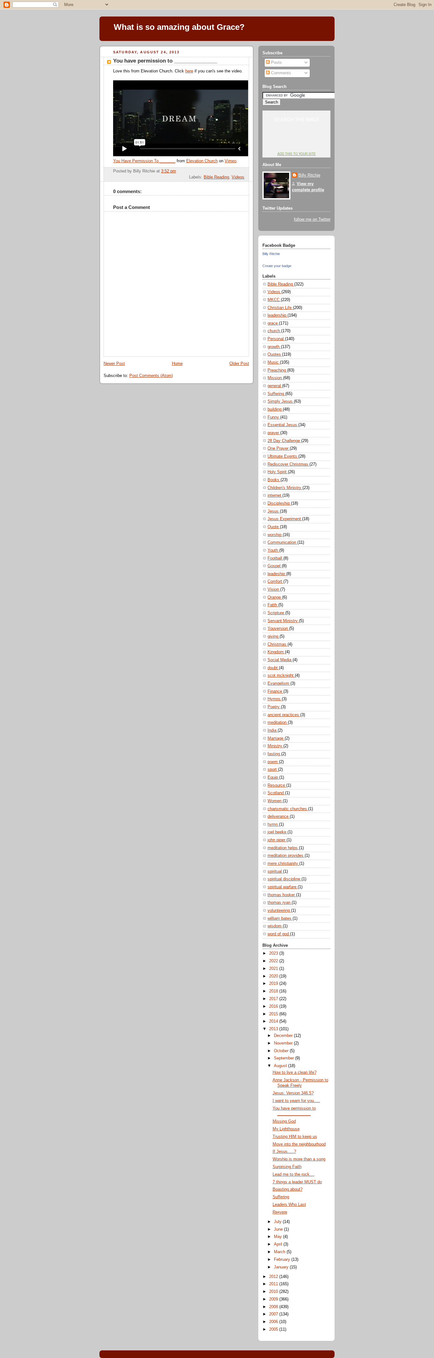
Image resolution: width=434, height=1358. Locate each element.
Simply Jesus (281, 401)
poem (273, 762)
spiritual (275, 871)
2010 (274, 1291)
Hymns (275, 699)
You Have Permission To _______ (144, 161)
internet (275, 495)
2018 (274, 991)
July (278, 1222)
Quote (274, 527)
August (281, 1066)
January (282, 1267)
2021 (274, 968)
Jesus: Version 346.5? (293, 1093)
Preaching (277, 370)
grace (273, 323)
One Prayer (279, 448)
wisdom (275, 926)
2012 (274, 1276)
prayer (274, 433)
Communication (282, 542)
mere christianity (283, 863)
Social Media (280, 660)
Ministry (275, 746)
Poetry (274, 707)
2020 (274, 976)
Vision (274, 589)
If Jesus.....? (284, 1151)
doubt (273, 668)
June (279, 1229)
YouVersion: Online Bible (296, 142)
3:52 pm (168, 171)
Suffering (276, 394)
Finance (275, 691)
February (282, 1259)
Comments (280, 73)
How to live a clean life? (294, 1072)
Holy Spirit (278, 472)
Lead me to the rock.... (294, 1174)
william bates (280, 918)
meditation (278, 722)
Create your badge (276, 266)
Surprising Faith (287, 1167)
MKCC (274, 300)
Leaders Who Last (289, 1204)
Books (274, 480)
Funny (274, 417)
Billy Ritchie (309, 175)
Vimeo (230, 161)
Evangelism (279, 683)
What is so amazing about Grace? (179, 27)
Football (275, 558)
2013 (274, 1029)
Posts (276, 62)
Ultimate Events (283, 456)
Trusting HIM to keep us (295, 1136)
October (282, 1051)
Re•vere (280, 1212)
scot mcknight (281, 675)
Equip (273, 777)
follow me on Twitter (312, 219)
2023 (274, 953)
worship (275, 535)
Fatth (273, 605)
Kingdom (276, 652)
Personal (276, 339)
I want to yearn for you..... (296, 1101)
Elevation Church (202, 161)
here (189, 71)
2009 (274, 1299)
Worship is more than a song (299, 1159)
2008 (274, 1307)
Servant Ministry (283, 621)
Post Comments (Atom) (151, 375)
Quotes (275, 354)
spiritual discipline (285, 879)
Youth (273, 550)
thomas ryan (280, 902)
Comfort (275, 581)
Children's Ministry (285, 488)
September (284, 1058)
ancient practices (284, 715)
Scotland (276, 793)
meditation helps (283, 848)
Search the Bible (296, 119)
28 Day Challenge (284, 441)
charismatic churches (288, 809)
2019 (274, 983)
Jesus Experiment (285, 519)
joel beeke (278, 832)
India (273, 730)
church (274, 331)
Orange (275, 597)
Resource (277, 785)
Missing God (284, 1121)
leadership (278, 315)
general (275, 386)
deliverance (279, 816)
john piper (277, 840)
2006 (274, 1322)
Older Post (239, 363)
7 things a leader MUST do (297, 1182)
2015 (274, 1014)
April (278, 1244)
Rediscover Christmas (288, 464)
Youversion (278, 628)
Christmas (278, 644)
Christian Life (280, 308)
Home (177, 363)
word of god (279, 934)
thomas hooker (282, 895)
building (275, 409)
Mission (275, 378)
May (278, 1236)
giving (274, 636)
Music (274, 362)
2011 (274, 1284)
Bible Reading (216, 177)
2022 (274, 961)
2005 (274, 1329)
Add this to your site (296, 153)
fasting (274, 754)
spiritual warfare (283, 887)
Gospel (275, 566)
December (284, 1035)
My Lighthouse (286, 1129)
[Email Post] (243, 171)
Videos (238, 177)
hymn (273, 824)
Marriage (276, 738)
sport (273, 769)
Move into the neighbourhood (299, 1144)
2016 (274, 1006)
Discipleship (279, 503)
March (280, 1252)
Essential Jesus (283, 425)
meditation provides (286, 855)
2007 (274, 1314)
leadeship (277, 574)
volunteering (279, 910)
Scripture (276, 613)
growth (274, 347)
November (284, 1043)
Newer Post (114, 363)
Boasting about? (287, 1189)
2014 (274, 1021)
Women (275, 801)
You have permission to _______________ (165, 61)
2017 (274, 999)
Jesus (274, 511)
